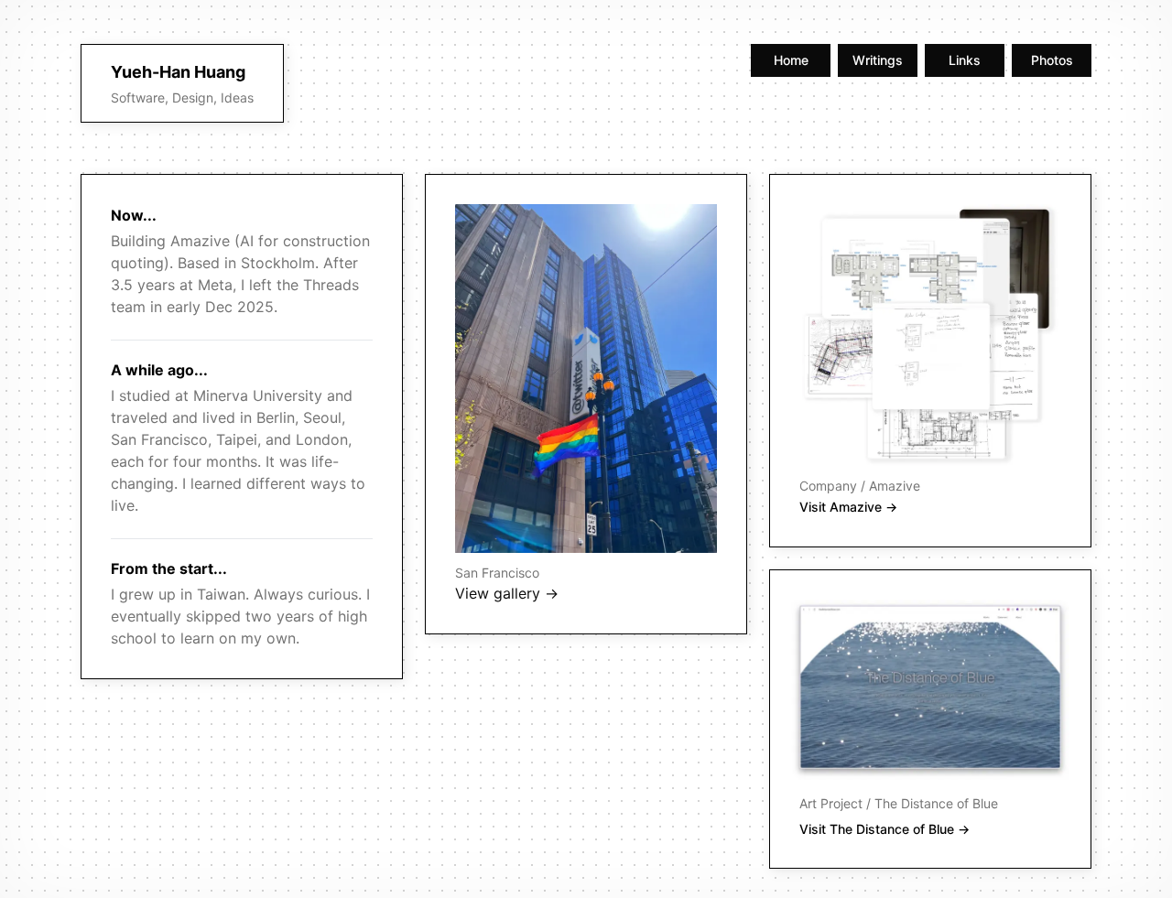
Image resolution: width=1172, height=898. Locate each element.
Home (791, 60)
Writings (877, 60)
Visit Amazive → (848, 506)
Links (965, 60)
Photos (1052, 60)
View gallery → (507, 593)
